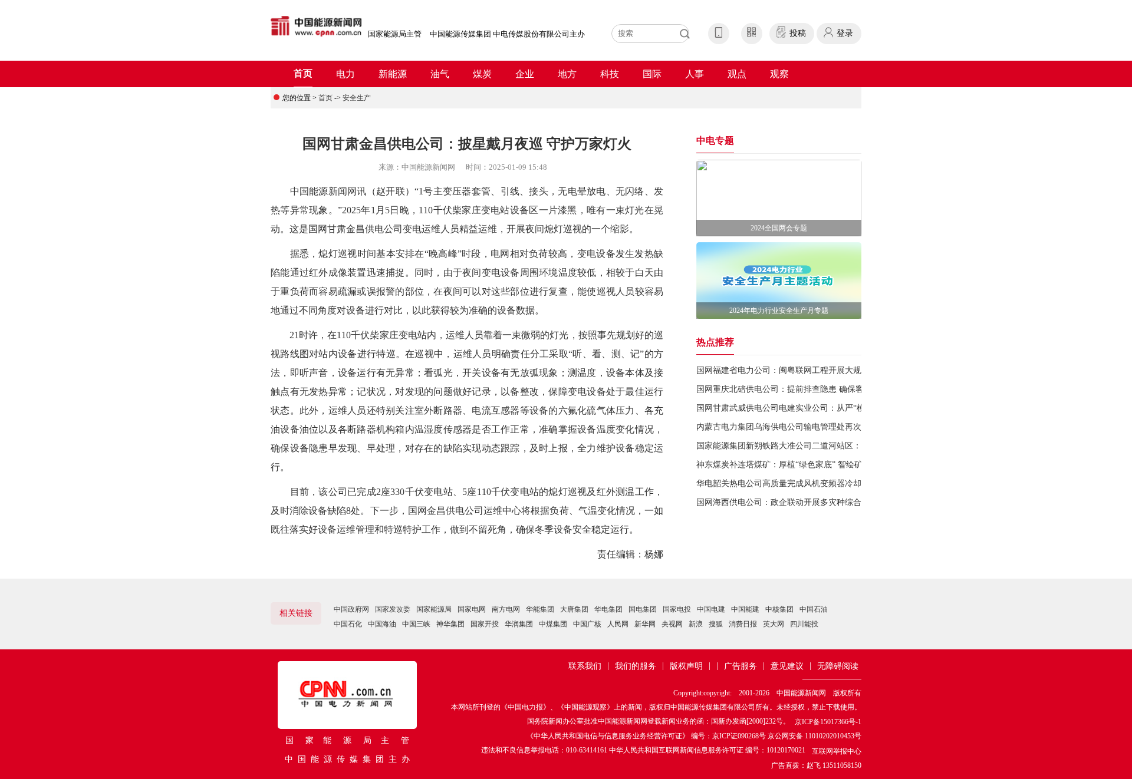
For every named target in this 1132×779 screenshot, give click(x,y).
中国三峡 (416, 624)
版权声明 (686, 666)
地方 (567, 74)
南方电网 (506, 609)
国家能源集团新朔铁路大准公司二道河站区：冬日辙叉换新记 (807, 445)
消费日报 (743, 624)
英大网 (773, 624)
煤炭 (482, 74)
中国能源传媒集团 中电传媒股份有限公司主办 (507, 33)
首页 (303, 73)
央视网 (672, 624)
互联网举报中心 (836, 751)
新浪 (696, 624)
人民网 (617, 624)
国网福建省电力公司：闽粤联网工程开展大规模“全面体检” (803, 370)
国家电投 (677, 609)
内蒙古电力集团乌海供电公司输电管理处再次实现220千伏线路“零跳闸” (825, 426)
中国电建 (711, 609)
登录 (845, 33)
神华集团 (450, 624)
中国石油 (813, 609)
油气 (439, 74)
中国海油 (382, 624)
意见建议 (787, 666)
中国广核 (587, 624)
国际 (652, 74)
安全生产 (357, 98)
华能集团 (540, 609)
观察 (779, 74)
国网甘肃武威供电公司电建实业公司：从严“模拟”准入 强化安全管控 (820, 408)
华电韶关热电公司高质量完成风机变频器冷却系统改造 (795, 483)
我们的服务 (635, 666)
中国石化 (348, 624)
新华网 (645, 624)
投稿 (797, 33)
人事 (694, 74)
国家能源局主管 (395, 33)
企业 (524, 74)
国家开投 (484, 624)
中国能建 (745, 609)
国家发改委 (392, 609)
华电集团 (608, 609)
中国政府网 (351, 609)
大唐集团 (574, 609)
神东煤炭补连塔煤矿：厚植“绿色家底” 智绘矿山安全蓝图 (800, 464)
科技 (609, 74)
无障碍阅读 (837, 666)
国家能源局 (434, 609)
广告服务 (740, 666)
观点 (737, 74)
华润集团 (519, 624)
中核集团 (779, 609)
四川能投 (804, 624)
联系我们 (584, 666)
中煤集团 (553, 624)
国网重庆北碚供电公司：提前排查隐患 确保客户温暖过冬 (800, 389)
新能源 (393, 74)
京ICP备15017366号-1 (828, 722)
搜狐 (716, 624)
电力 (345, 74)
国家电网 (472, 609)
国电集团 (642, 609)
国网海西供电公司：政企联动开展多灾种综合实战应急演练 (803, 502)
